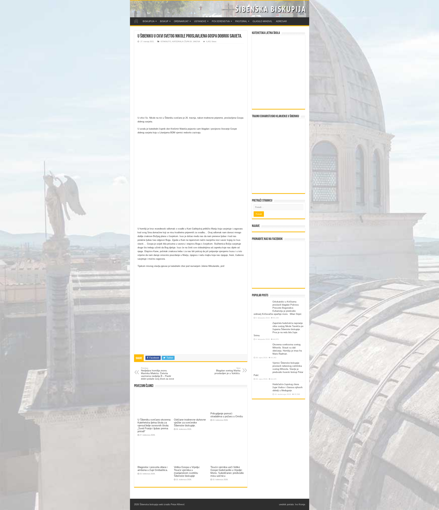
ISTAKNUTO (166, 41)
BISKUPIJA (149, 21)
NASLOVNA (136, 21)
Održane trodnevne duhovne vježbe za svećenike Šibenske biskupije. (190, 422)
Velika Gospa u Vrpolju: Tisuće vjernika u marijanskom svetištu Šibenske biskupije (187, 471)
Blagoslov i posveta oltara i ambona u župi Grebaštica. (153, 468)
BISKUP (164, 21)
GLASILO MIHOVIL (262, 21)
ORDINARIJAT (181, 21)
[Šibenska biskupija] (219, 9)
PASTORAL (241, 21)
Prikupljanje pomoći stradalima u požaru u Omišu (226, 415)
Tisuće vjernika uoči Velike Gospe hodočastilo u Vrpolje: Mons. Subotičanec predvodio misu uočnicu (227, 471)
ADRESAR (281, 21)
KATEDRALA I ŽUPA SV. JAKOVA (186, 41)
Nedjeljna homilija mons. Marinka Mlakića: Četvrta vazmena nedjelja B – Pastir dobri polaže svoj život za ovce (157, 373)
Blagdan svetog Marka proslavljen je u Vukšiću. (227, 371)
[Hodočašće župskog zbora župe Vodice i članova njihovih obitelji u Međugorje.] (262, 389)
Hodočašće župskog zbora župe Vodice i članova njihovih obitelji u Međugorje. (287, 387)
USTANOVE (200, 21)
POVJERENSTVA (221, 21)
